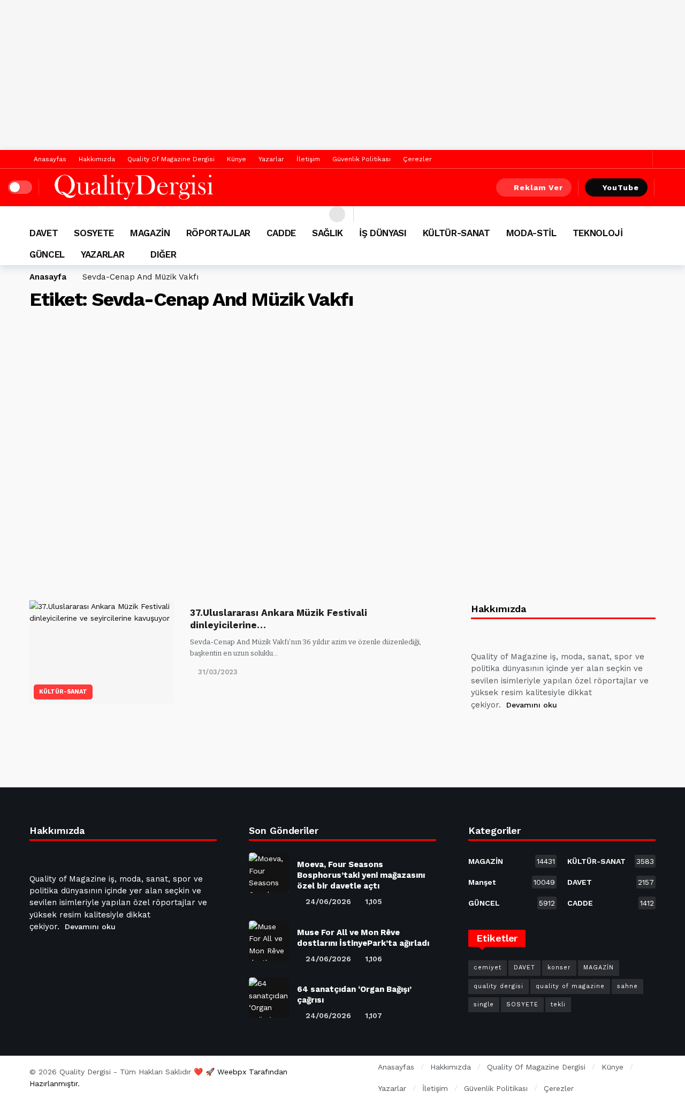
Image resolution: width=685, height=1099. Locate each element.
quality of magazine (570, 986)
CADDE (610, 903)
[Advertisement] (342, 75)
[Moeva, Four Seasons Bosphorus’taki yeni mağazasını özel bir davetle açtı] (269, 873)
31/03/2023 (218, 672)
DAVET (610, 882)
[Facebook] (625, 159)
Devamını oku (531, 705)
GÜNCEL (511, 903)
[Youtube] (532, 731)
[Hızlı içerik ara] (669, 187)
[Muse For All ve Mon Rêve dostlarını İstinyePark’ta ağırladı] (269, 941)
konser (559, 967)
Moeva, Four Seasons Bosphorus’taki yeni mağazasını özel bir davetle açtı (361, 875)
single (484, 1004)
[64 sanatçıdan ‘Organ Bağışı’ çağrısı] (269, 997)
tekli (558, 1004)
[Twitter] (642, 159)
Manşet (511, 882)
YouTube (621, 187)
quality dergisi (498, 986)
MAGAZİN (511, 861)
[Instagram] (558, 731)
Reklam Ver (538, 187)
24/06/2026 (328, 901)
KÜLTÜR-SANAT (63, 691)
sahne (627, 986)
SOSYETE (522, 1004)
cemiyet (487, 967)
